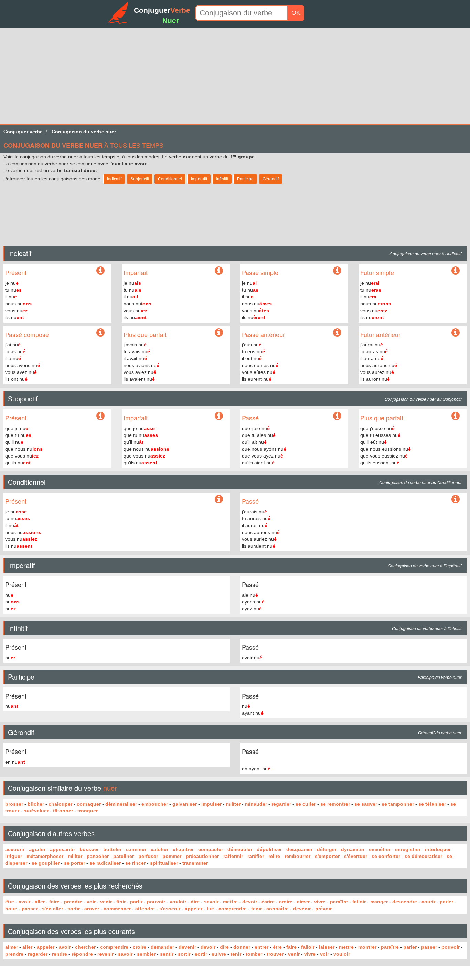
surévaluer (36, 810)
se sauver (365, 804)
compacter (210, 849)
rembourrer (297, 856)
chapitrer (183, 849)
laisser (326, 947)
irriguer (13, 856)
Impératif (199, 179)
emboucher (154, 804)
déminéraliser (121, 804)
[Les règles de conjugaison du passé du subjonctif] (337, 416)
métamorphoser (44, 856)
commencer (117, 908)
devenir (302, 908)
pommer (171, 856)
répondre (82, 954)
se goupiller (46, 863)
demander (162, 947)
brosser (14, 804)
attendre (145, 908)
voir (91, 901)
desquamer (299, 849)
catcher (159, 849)
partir (136, 901)
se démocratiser (423, 856)
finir (121, 901)
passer (30, 908)
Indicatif (114, 179)
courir (428, 901)
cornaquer (89, 804)
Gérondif (271, 179)
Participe (245, 179)
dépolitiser (269, 849)
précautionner (202, 856)
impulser (211, 804)
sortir (73, 908)
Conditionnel (170, 179)
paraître (339, 901)
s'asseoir (169, 908)
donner (241, 947)
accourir (14, 849)
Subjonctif (139, 179)
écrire (268, 901)
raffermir (233, 856)
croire (285, 901)
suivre (219, 954)
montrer (367, 947)
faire (54, 901)
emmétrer (380, 849)
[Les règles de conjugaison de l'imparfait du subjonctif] (219, 416)
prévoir (323, 908)
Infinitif (222, 179)
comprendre (232, 908)
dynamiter (352, 849)
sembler (146, 954)
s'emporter (327, 856)
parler (446, 901)
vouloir (178, 901)
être (9, 901)
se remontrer (335, 804)
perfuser (148, 856)
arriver (91, 908)
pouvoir (156, 901)
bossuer (89, 849)
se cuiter (306, 804)
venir (106, 901)
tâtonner (63, 810)
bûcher (36, 804)
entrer (261, 947)
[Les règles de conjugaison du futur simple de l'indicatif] (455, 271)
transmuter (195, 863)
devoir (249, 901)
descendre (404, 901)
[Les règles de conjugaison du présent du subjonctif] (100, 416)
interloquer (438, 849)
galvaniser (184, 804)
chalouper (60, 804)
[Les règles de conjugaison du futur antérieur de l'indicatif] (455, 333)
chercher (85, 947)
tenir (256, 908)
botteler (112, 849)
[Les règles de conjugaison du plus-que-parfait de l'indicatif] (219, 333)
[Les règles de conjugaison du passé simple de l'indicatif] (337, 271)
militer (233, 804)
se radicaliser (105, 863)
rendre (59, 954)
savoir (211, 901)
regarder (281, 804)
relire (274, 856)
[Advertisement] (206, 76)
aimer (303, 901)
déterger (327, 849)
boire (11, 908)
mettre (230, 901)
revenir (105, 954)
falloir (359, 901)
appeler (193, 908)
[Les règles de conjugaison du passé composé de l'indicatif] (100, 333)
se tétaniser (432, 804)
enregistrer (407, 849)
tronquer (87, 810)
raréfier (255, 856)
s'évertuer (355, 856)
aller (40, 901)
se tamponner (398, 804)
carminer (136, 849)
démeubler (239, 849)
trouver (275, 954)
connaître (277, 908)
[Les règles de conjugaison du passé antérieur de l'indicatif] (337, 333)
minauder (256, 804)
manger (379, 901)
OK (295, 12)
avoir (24, 901)
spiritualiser (164, 863)
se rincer (135, 863)
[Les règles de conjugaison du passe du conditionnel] (455, 499)
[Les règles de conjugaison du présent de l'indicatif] (100, 272)
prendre (73, 901)
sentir (166, 954)
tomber (254, 954)
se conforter (386, 856)
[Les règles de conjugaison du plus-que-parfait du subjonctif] (455, 416)
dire (195, 901)
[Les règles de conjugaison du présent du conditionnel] (219, 499)
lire (210, 908)
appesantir (62, 849)
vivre (319, 901)
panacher (98, 856)
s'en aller (52, 908)
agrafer (37, 849)
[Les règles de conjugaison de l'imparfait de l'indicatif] (219, 271)
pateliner (123, 856)
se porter (74, 863)
